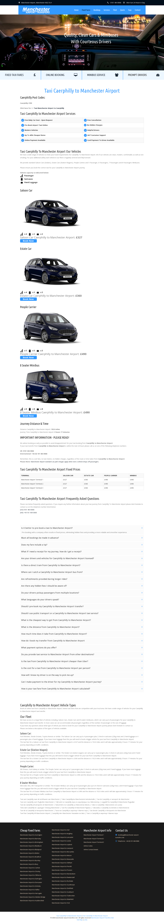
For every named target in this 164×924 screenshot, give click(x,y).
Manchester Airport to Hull (60, 830)
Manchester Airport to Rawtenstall (63, 877)
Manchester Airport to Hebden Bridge (32, 897)
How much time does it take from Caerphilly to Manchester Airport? (82, 633)
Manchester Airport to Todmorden (63, 896)
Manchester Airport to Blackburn (31, 846)
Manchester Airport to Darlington (31, 879)
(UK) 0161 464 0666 (27, 510)
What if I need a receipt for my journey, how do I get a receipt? (82, 551)
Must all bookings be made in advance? (82, 537)
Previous (39, 35)
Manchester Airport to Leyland (62, 845)
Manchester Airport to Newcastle (63, 859)
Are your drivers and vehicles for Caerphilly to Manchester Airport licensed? (82, 558)
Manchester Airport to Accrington (31, 835)
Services (107, 10)
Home (76, 10)
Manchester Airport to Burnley (30, 860)
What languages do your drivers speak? (82, 599)
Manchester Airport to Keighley (62, 834)
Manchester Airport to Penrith (62, 866)
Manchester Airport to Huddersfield (32, 901)
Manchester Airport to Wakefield (62, 899)
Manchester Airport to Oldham (62, 863)
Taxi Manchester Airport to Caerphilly (49, 108)
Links (85, 920)
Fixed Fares (86, 10)
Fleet (115, 10)
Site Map (80, 920)
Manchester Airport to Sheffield (62, 888)
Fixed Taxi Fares (14, 74)
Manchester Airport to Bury (29, 864)
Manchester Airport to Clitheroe (30, 875)
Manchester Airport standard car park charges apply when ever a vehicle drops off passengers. (65, 462)
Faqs (130, 10)
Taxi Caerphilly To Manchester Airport (68, 916)
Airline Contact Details (91, 850)
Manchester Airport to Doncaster (31, 882)
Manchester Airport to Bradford (30, 857)
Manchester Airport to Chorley (30, 871)
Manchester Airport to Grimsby (30, 886)
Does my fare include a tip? (82, 544)
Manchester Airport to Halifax (29, 890)
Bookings (96, 10)
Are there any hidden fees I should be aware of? (82, 585)
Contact (138, 10)
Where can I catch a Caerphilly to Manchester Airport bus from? (82, 572)
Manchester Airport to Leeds (61, 841)
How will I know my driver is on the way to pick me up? (82, 675)
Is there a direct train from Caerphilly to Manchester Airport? (82, 565)
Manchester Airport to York (61, 903)
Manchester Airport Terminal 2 (94, 839)
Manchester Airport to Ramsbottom (63, 874)
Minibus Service (96, 74)
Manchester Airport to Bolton (29, 853)
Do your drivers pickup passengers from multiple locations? (82, 592)
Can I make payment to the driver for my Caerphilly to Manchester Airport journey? (82, 681)
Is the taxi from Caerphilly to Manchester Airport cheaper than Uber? (82, 661)
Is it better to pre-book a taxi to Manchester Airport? (82, 528)
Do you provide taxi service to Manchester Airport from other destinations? (82, 654)
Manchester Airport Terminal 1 (94, 835)
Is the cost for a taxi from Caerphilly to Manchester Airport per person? (82, 668)
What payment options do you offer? (82, 647)
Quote (122, 10)
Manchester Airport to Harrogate (31, 893)
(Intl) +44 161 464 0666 (28, 513)
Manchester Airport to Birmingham (31, 842)
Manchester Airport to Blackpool (30, 850)
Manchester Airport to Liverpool (62, 848)
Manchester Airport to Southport (63, 892)
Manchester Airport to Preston (62, 870)
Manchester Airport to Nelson (62, 855)
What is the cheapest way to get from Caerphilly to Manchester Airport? (82, 620)
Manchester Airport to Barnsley (30, 839)
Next (124, 35)
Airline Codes (88, 846)
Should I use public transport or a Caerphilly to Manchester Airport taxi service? (82, 613)
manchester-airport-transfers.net (102, 918)
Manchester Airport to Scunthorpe (63, 885)
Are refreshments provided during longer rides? (82, 579)
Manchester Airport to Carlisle (30, 868)
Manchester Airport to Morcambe (63, 852)
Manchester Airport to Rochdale (62, 881)
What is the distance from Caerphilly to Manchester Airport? (82, 627)
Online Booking (55, 74)
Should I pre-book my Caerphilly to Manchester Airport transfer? (82, 606)
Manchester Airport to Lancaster (62, 837)
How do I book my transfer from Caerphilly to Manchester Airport (82, 640)
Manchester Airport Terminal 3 (94, 842)
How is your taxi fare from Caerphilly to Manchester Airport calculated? (82, 688)
